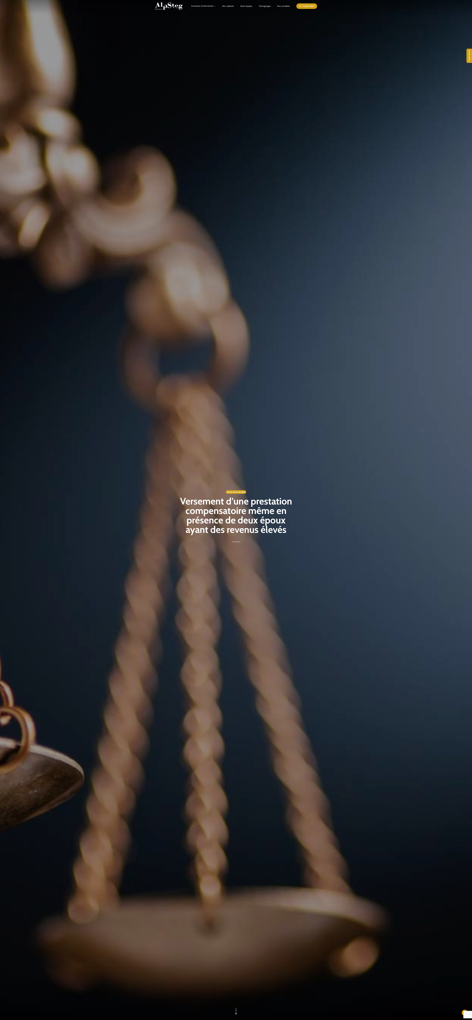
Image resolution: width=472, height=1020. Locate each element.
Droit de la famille (236, 492)
